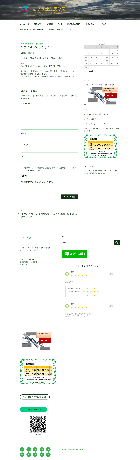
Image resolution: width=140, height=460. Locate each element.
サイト (23, 156)
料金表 (60, 24)
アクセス (72, 29)
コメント (25, 103)
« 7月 (91, 71)
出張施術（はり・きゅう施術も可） (32, 29)
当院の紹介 (37, 24)
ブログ (103, 24)
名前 (23, 133)
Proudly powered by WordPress (73, 449)
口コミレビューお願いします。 (33, 409)
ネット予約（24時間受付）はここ (34, 397)
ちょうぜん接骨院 (49, 8)
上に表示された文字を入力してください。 (37, 182)
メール (24, 145)
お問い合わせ (90, 24)
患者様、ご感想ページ (56, 29)
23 (117, 60)
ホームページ (25, 24)
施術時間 (50, 24)
